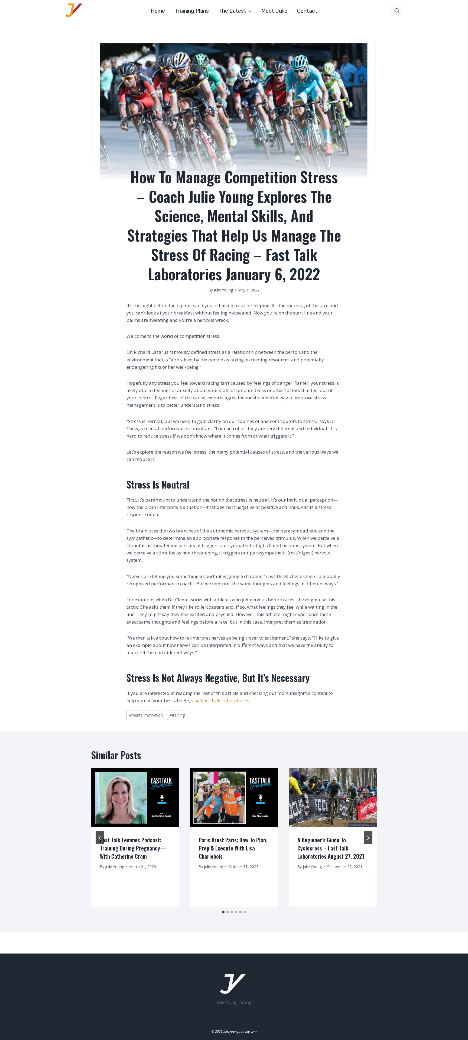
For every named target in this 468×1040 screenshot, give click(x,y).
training (177, 715)
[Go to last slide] (100, 837)
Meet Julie (274, 11)
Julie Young (114, 866)
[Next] (368, 837)
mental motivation (146, 715)
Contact (307, 11)
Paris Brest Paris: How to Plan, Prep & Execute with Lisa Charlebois (233, 848)
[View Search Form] (396, 10)
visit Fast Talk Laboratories (220, 700)
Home (158, 11)
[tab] (223, 912)
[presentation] (135, 797)
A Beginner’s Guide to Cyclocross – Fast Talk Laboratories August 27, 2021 (330, 848)
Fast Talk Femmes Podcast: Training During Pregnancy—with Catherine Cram (133, 848)
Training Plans (192, 11)
